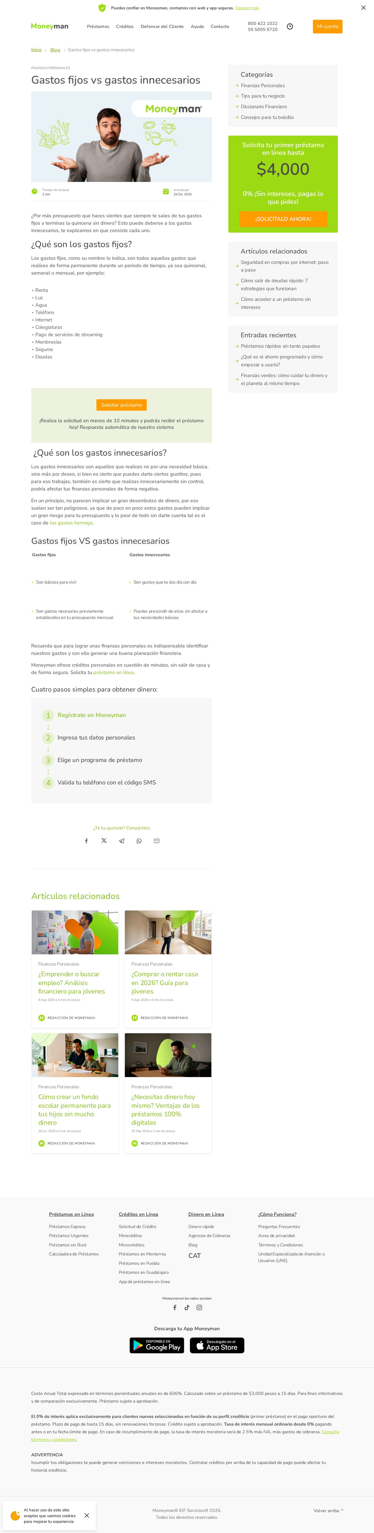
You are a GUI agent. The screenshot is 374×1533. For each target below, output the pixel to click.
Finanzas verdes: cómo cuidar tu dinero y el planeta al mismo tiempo (284, 379)
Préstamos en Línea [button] (71, 1214)
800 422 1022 (263, 24)
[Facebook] (86, 841)
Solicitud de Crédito (137, 1227)
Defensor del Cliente (162, 26)
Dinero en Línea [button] (206, 1214)
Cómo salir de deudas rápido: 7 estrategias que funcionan (274, 284)
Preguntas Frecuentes (279, 1227)
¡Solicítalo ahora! (283, 219)
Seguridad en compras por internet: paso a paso (284, 266)
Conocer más (247, 8)
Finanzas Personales (50, 68)
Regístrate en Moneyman (91, 715)
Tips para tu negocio (263, 96)
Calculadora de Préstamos (74, 1254)
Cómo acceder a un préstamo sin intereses (276, 303)
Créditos (125, 26)
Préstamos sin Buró (68, 1245)
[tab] (82, 1214)
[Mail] (156, 841)
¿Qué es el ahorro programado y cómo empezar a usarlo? (282, 360)
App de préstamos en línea (144, 1282)
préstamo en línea (113, 672)
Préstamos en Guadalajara (144, 1272)
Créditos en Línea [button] (139, 1214)
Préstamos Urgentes (69, 1236)
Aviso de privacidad (276, 1236)
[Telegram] (121, 841)
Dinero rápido (201, 1227)
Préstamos (98, 26)
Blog (192, 1245)
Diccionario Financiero (264, 106)
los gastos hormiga (70, 522)
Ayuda (197, 26)
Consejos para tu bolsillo (267, 117)
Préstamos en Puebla (139, 1263)
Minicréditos (130, 1236)
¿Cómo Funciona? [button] (277, 1214)
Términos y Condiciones (280, 1245)
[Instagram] (199, 1307)
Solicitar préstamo (121, 405)
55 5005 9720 (263, 30)
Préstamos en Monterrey (142, 1254)
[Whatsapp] (139, 841)
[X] (104, 841)
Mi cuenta (327, 26)
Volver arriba (327, 1511)
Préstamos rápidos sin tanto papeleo (280, 346)
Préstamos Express (67, 1227)
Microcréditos (132, 1245)
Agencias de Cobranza (209, 1236)
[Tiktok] (187, 1307)
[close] (363, 8)
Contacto (220, 26)
